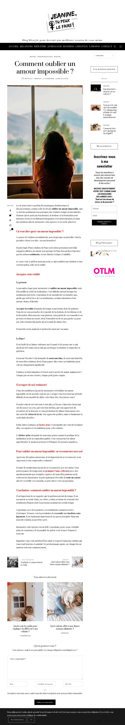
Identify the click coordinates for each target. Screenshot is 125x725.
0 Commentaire (49, 79)
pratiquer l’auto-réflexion (57, 471)
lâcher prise (44, 424)
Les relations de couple (45, 57)
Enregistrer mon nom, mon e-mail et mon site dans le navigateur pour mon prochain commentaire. (45, 693)
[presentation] (12, 605)
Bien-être (40, 46)
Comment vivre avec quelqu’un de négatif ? (109, 131)
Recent (104, 79)
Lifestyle (82, 46)
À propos (94, 46)
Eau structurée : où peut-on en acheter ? (109, 91)
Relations (26, 46)
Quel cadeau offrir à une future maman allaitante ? (65, 627)
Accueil (14, 46)
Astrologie (54, 46)
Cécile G (29, 79)
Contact (106, 46)
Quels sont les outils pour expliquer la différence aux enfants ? (25, 629)
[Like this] (10, 230)
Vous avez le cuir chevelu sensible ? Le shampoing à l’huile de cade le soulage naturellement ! (110, 111)
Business (68, 46)
